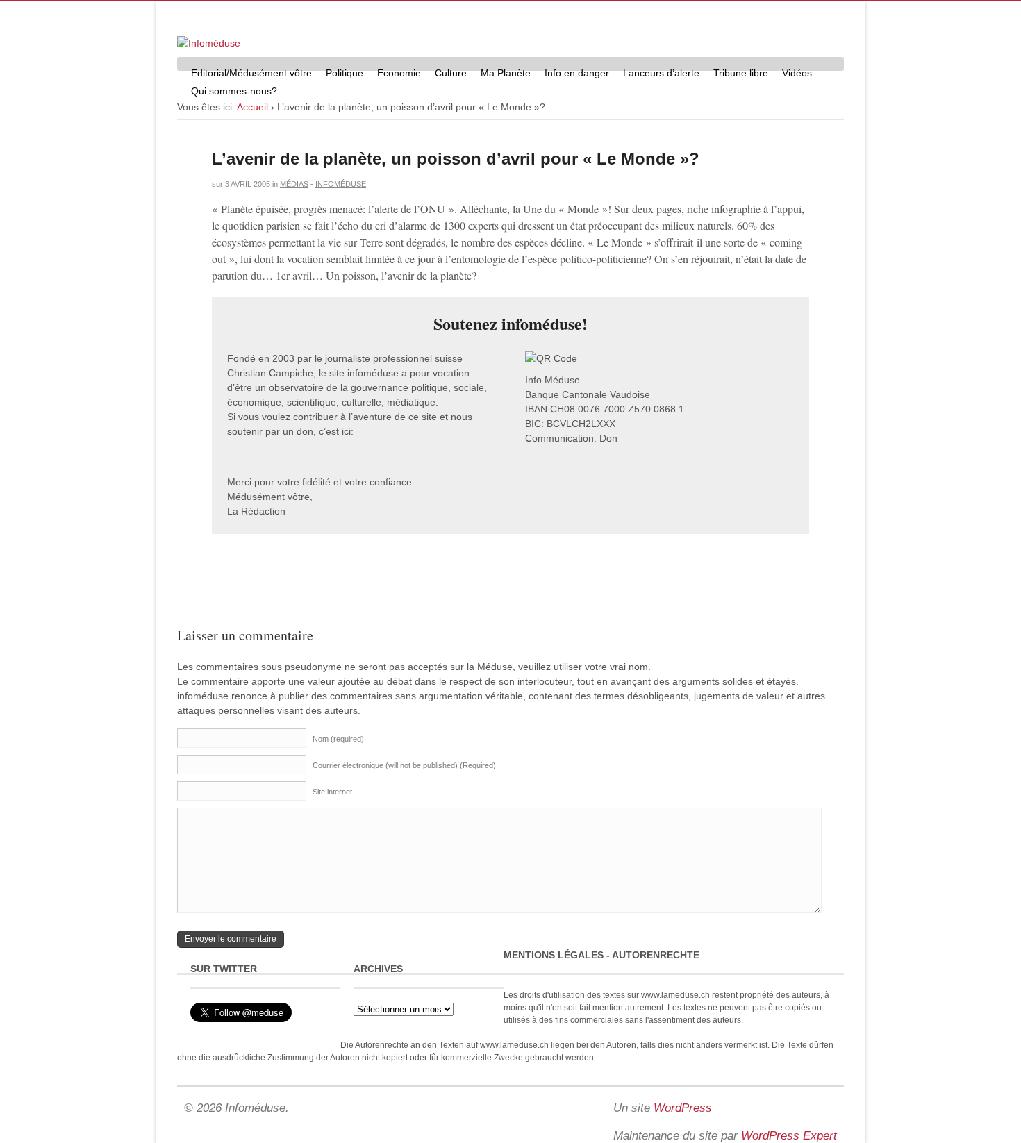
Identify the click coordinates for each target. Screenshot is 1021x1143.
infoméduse (340, 184)
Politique (344, 72)
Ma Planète (506, 72)
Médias (294, 184)
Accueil (252, 106)
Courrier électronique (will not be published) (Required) (404, 765)
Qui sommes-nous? (234, 91)
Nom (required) (338, 739)
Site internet (332, 791)
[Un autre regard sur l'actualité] (208, 43)
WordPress (683, 1108)
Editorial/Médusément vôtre (251, 72)
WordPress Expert (789, 1135)
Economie (399, 72)
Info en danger (577, 72)
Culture (451, 72)
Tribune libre (740, 72)
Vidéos (797, 72)
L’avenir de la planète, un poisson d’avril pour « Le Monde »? (455, 158)
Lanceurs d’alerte (661, 72)
